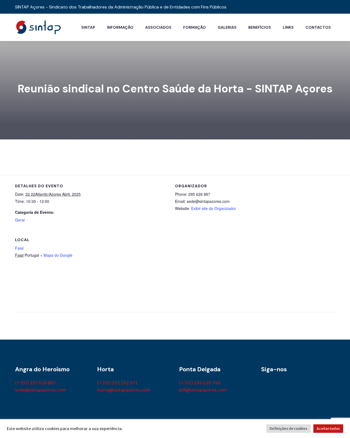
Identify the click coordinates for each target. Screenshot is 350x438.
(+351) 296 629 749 (199, 383)
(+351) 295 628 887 (35, 383)
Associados (158, 27)
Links (288, 27)
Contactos (318, 27)
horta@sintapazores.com (123, 390)
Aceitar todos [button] (328, 428)
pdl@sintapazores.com (203, 390)
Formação (194, 27)
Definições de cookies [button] (288, 428)
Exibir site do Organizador (213, 208)
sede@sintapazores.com (40, 390)
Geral (20, 220)
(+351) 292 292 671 (117, 383)
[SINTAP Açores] (38, 27)
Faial (19, 248)
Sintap (88, 27)
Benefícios (259, 27)
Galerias (227, 27)
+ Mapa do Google (56, 255)
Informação (120, 27)
